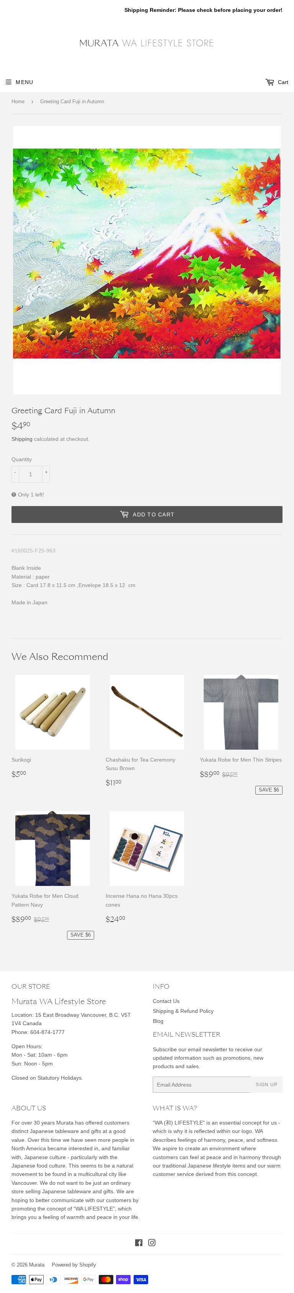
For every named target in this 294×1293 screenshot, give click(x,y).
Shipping (22, 439)
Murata (36, 1265)
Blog (158, 1021)
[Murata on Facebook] (139, 1244)
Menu (24, 82)
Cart (282, 82)
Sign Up (267, 1084)
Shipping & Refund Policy (183, 1011)
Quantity (21, 459)
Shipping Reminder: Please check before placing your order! (203, 10)
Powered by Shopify (74, 1265)
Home (17, 101)
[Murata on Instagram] (152, 1244)
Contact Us (166, 1001)
